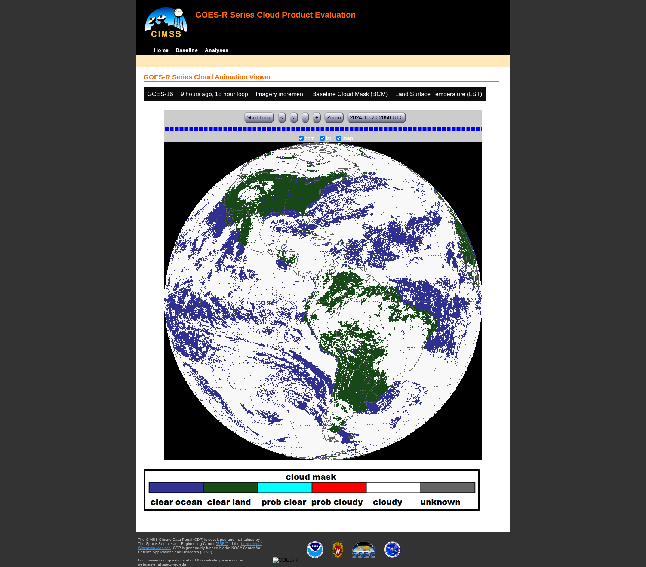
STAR (206, 552)
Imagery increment (280, 94)
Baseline (187, 50)
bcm (310, 138)
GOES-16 (160, 94)
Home (161, 50)
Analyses (216, 50)
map (347, 138)
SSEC (222, 544)
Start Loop (259, 117)
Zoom (334, 117)
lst (328, 138)
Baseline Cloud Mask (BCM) (350, 94)
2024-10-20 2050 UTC (376, 117)
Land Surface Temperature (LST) (438, 94)
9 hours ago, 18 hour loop (214, 94)
